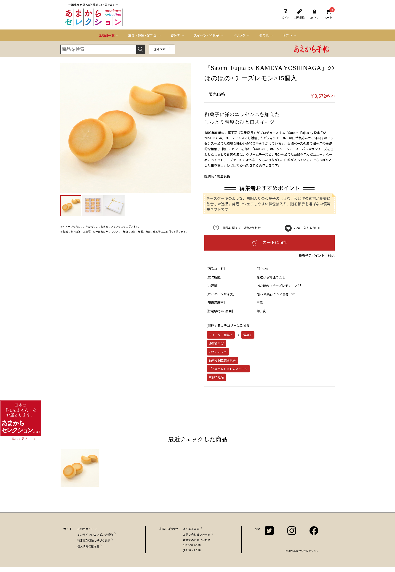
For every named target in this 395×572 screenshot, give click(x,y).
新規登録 (299, 17)
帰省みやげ (216, 343)
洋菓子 (247, 335)
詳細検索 (159, 49)
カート (328, 14)
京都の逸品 (216, 377)
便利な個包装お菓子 (222, 360)
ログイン (315, 17)
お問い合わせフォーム (196, 534)
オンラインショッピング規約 (95, 534)
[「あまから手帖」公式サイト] (311, 49)
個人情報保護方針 (88, 546)
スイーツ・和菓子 (221, 335)
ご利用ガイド (85, 529)
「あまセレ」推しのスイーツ (228, 368)
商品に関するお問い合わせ (241, 227)
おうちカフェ (218, 352)
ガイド (285, 17)
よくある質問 (191, 529)
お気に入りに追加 (307, 227)
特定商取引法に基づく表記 (93, 540)
